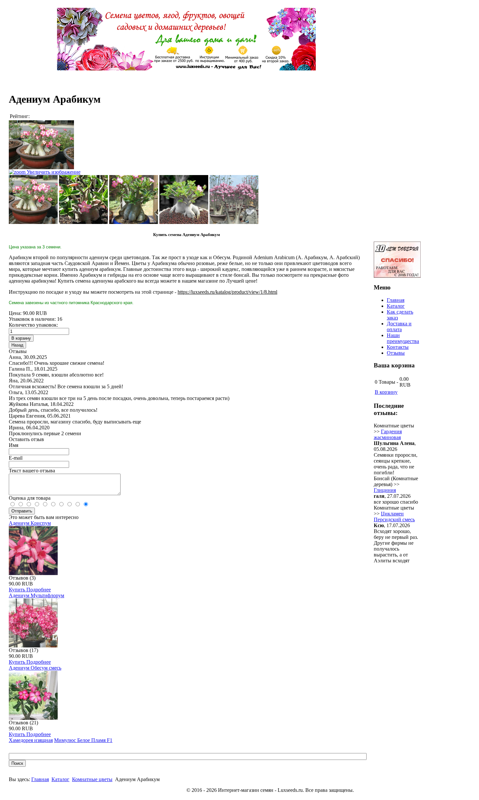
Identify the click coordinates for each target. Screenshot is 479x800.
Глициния (385, 490)
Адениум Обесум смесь (35, 668)
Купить (17, 589)
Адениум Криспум (30, 523)
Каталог (60, 779)
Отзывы (396, 353)
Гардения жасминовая (388, 434)
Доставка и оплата (399, 326)
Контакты (398, 347)
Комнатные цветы (92, 779)
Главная (40, 779)
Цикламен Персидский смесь (394, 516)
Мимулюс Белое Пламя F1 (83, 740)
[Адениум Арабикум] (33, 199)
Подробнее (38, 589)
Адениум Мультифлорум (36, 595)
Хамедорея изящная (31, 740)
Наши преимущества (403, 338)
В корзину (386, 392)
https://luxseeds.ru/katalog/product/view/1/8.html (227, 292)
